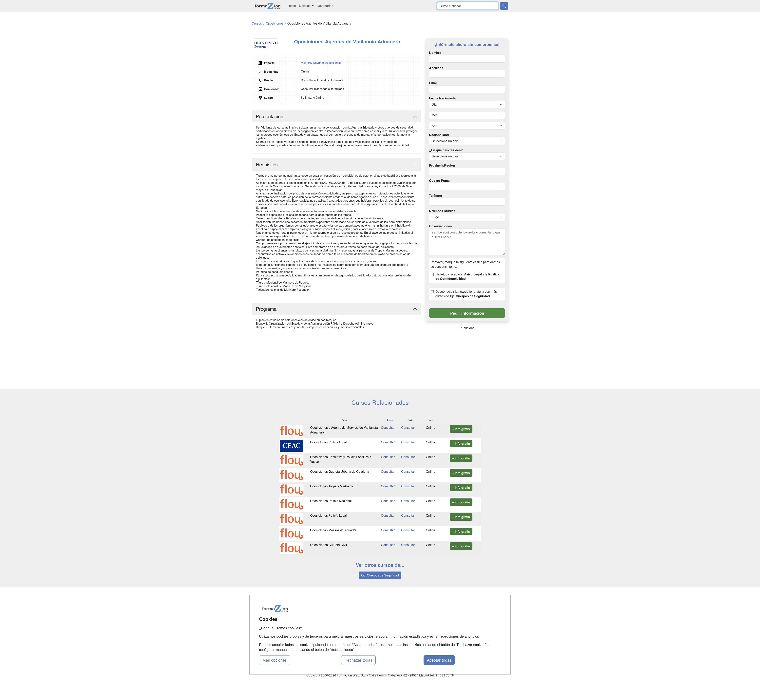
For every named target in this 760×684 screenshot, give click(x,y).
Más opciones (274, 660)
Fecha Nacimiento (442, 98)
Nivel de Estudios (442, 211)
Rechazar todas (358, 660)
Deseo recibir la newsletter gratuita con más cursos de (466, 293)
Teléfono (435, 195)
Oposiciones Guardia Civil (328, 544)
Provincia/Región (442, 165)
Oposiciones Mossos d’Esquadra (333, 530)
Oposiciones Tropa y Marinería (331, 486)
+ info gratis (461, 429)
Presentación (269, 116)
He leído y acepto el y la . (467, 276)
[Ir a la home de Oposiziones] (268, 6)
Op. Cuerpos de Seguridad (380, 575)
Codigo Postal (439, 180)
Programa (266, 308)
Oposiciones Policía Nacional (331, 500)
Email (433, 83)
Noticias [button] (305, 5)
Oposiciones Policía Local (328, 442)
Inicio (292, 5)
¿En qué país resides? (446, 150)
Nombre (435, 52)
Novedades (325, 5)
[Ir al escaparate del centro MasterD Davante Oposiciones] (273, 44)
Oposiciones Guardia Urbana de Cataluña (339, 471)
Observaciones (440, 226)
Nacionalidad (439, 135)
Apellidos (436, 68)
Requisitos (267, 164)
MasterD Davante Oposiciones (321, 62)
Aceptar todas (439, 660)
